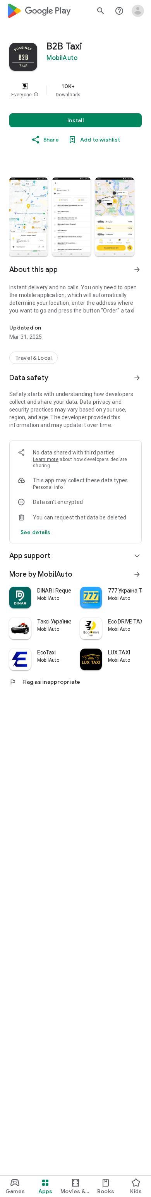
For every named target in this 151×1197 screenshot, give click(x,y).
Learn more (45, 459)
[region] (75, 90)
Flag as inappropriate (44, 681)
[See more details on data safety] (35, 532)
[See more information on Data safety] (137, 378)
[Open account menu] (138, 11)
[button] (36, 94)
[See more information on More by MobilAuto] (137, 574)
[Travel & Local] (33, 358)
